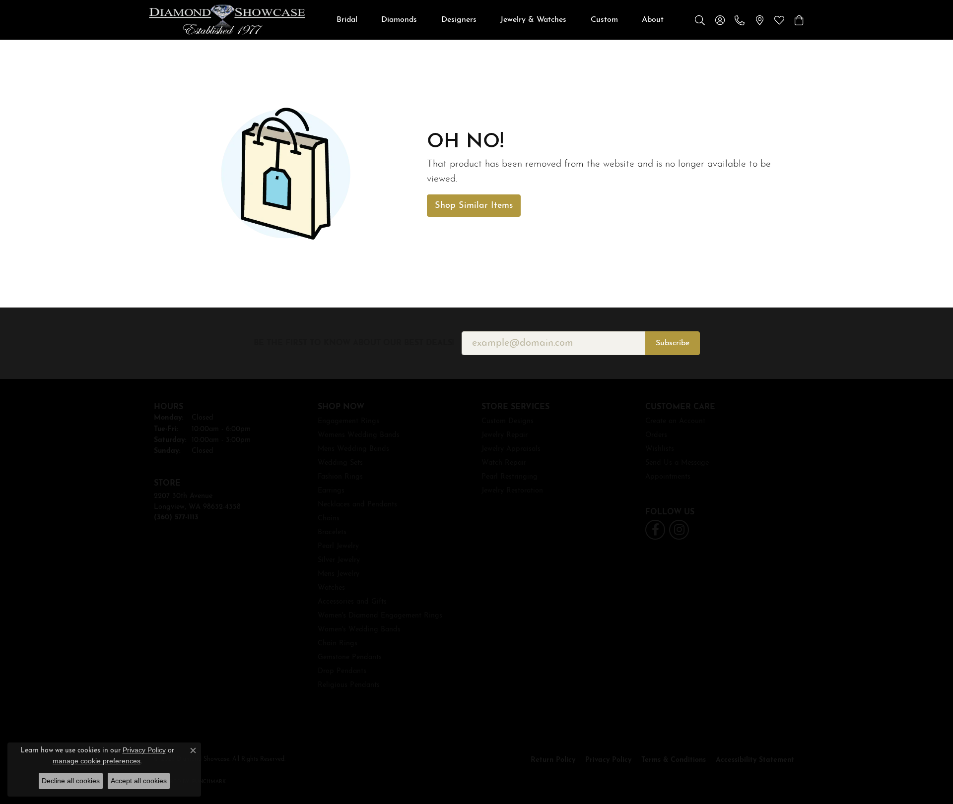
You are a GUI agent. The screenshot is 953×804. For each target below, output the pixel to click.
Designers (458, 20)
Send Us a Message (677, 463)
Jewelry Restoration (512, 491)
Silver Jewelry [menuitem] (339, 560)
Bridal (347, 20)
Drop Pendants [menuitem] (342, 671)
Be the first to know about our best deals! (354, 343)
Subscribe (672, 343)
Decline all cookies (71, 781)
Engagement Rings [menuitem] (348, 421)
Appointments (667, 477)
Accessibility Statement (755, 760)
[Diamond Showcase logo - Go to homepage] (227, 20)
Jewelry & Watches (533, 20)
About (653, 20)
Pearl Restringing (509, 477)
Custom (604, 20)
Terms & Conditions (673, 760)
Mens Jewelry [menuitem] (338, 574)
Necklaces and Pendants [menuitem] (357, 504)
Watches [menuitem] (331, 588)
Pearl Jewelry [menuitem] (338, 546)
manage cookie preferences (96, 761)
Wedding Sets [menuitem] (340, 463)
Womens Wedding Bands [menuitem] (359, 435)
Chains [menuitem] (329, 518)
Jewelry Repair (504, 435)
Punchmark (209, 782)
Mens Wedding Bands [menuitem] (353, 449)
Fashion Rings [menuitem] (340, 477)
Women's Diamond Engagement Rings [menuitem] (380, 615)
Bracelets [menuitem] (332, 532)
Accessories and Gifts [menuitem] (352, 602)
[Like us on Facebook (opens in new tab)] (655, 530)
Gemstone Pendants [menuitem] (350, 657)
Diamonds (399, 20)
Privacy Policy (608, 760)
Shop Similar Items (474, 205)
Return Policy (553, 760)
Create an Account (675, 421)
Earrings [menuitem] (331, 491)
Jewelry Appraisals (511, 449)
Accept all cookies (139, 781)
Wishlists (659, 449)
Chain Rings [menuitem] (337, 643)
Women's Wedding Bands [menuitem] (359, 629)
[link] (740, 20)
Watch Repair (503, 463)
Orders (656, 435)
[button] (700, 20)
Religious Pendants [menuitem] (349, 685)
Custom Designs (507, 421)
